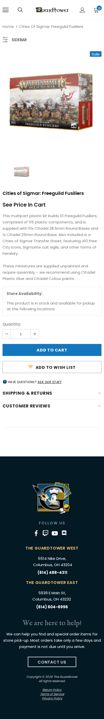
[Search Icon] (20, 10)
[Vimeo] (45, 533)
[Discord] (64, 533)
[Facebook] (36, 533)
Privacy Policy (52, 698)
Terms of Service (52, 694)
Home (8, 26)
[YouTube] (54, 533)
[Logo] (52, 10)
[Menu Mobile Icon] (6, 10)
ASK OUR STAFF (50, 382)
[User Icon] (82, 10)
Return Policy (52, 690)
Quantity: (12, 324)
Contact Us (52, 662)
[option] (52, 102)
